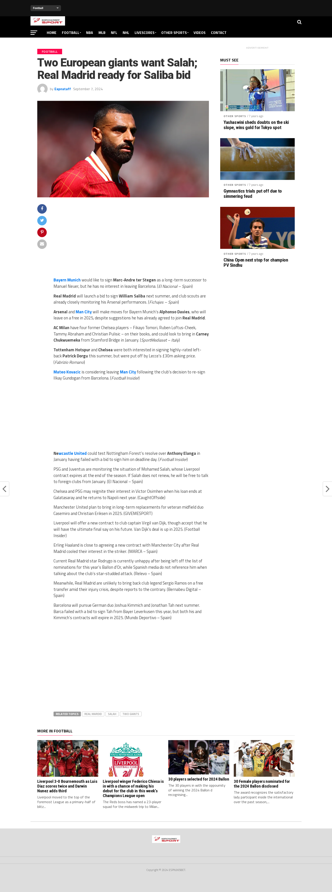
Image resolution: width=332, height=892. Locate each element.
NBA (89, 32)
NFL (114, 32)
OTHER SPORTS (174, 32)
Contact (219, 32)
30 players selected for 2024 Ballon (198, 779)
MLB (101, 32)
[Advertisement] (131, 240)
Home (51, 32)
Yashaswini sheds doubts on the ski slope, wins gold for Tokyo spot (256, 125)
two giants (130, 714)
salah (112, 714)
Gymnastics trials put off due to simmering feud (253, 194)
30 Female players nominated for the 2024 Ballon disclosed (262, 784)
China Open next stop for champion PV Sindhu (256, 262)
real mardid (93, 714)
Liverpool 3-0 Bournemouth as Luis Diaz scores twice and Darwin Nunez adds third (67, 786)
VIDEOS (200, 32)
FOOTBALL (70, 32)
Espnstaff (62, 89)
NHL (126, 32)
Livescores (144, 32)
